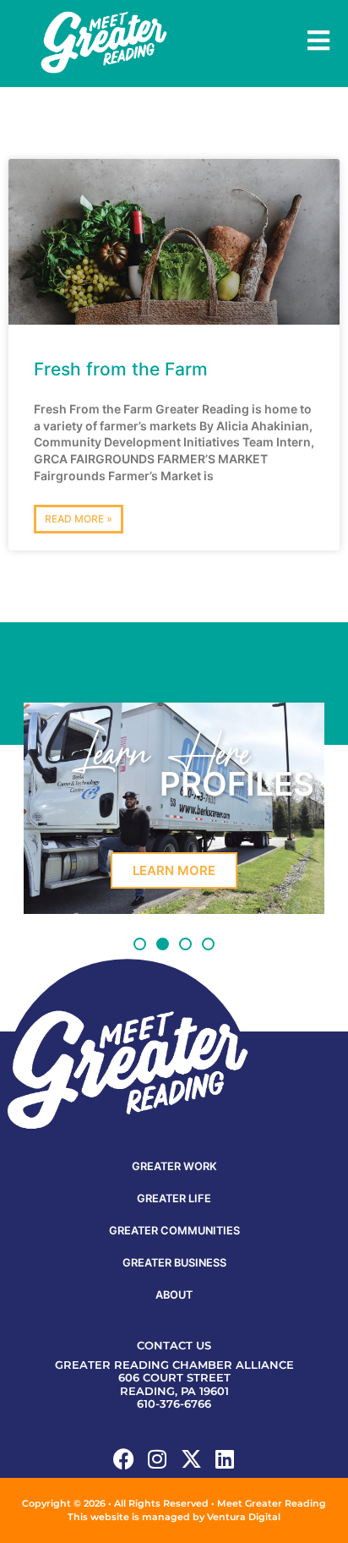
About (174, 1295)
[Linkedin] (225, 1458)
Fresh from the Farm (121, 369)
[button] (139, 944)
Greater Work (174, 1166)
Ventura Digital (243, 1517)
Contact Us (174, 1345)
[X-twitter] (191, 1458)
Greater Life (174, 1198)
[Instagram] (157, 1458)
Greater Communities (174, 1230)
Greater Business (174, 1262)
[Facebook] (123, 1458)
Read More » (78, 518)
